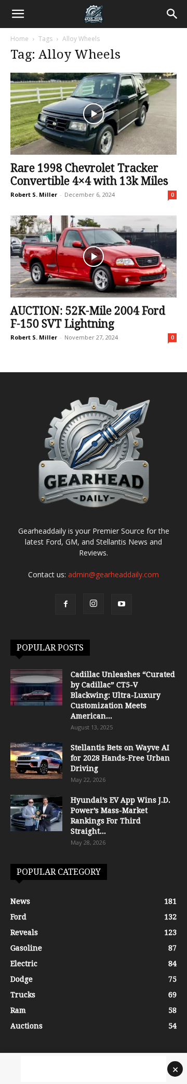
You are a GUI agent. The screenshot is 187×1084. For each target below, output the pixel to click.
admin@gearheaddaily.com (113, 574)
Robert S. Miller (33, 194)
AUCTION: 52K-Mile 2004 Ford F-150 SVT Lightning (87, 317)
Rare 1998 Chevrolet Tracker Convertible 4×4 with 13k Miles (89, 174)
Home (19, 38)
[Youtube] (121, 604)
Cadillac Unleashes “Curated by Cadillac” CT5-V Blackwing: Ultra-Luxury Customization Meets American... (123, 695)
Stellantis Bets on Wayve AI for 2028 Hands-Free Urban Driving (120, 758)
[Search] (172, 14)
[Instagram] (93, 603)
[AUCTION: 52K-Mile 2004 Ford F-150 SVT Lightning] (93, 256)
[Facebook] (65, 604)
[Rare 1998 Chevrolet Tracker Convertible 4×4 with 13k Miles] (93, 114)
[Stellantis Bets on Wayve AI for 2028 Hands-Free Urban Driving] (36, 760)
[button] (17, 14)
